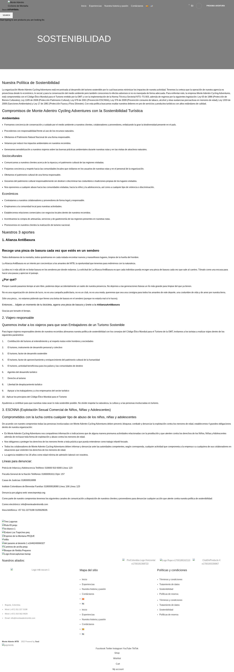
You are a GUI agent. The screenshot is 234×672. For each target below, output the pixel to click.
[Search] (183, 6)
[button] (119, 562)
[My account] (199, 6)
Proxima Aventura (216, 6)
